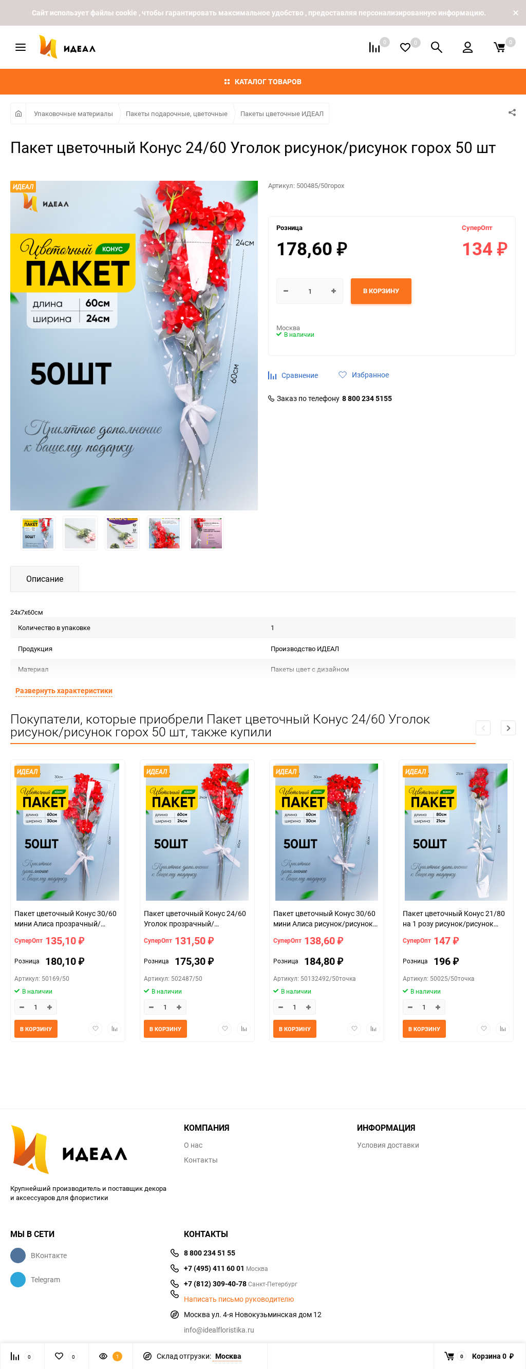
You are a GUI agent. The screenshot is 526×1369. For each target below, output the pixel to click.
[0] (499, 47)
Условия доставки (388, 1145)
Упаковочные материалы (73, 113)
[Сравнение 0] (374, 47)
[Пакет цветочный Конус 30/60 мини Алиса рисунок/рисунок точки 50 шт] (326, 833)
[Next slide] (508, 727)
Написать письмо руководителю (239, 1299)
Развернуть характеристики (63, 690)
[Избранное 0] (405, 47)
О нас (193, 1145)
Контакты (201, 1160)
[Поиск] (436, 47)
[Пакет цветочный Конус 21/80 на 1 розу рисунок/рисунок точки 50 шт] (456, 833)
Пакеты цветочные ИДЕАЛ (282, 113)
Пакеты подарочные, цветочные (177, 113)
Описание (44, 578)
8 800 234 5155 (367, 398)
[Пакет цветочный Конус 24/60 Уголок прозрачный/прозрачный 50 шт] (197, 833)
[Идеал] (89, 1147)
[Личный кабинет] (468, 47)
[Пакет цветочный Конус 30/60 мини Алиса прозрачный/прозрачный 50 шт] (67, 833)
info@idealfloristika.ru (219, 1330)
